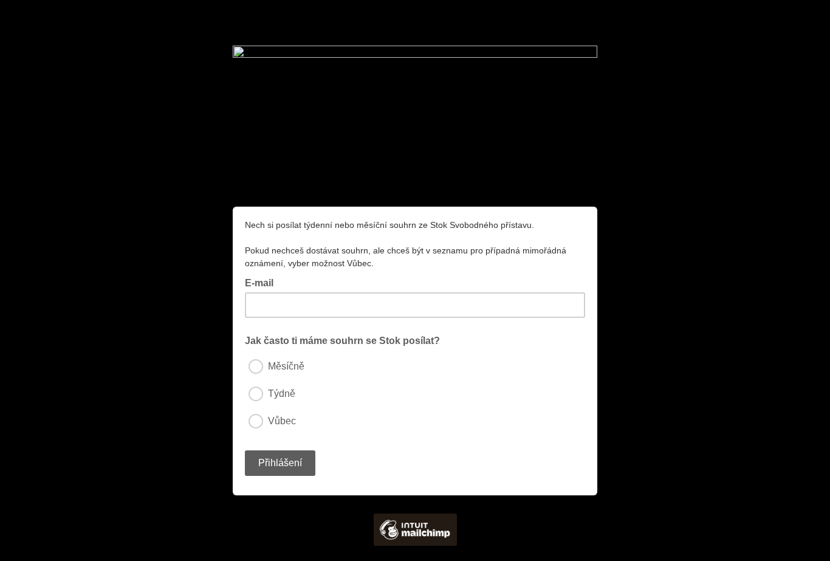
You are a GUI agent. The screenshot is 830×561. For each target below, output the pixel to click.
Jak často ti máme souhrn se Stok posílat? (342, 341)
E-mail (263, 282)
